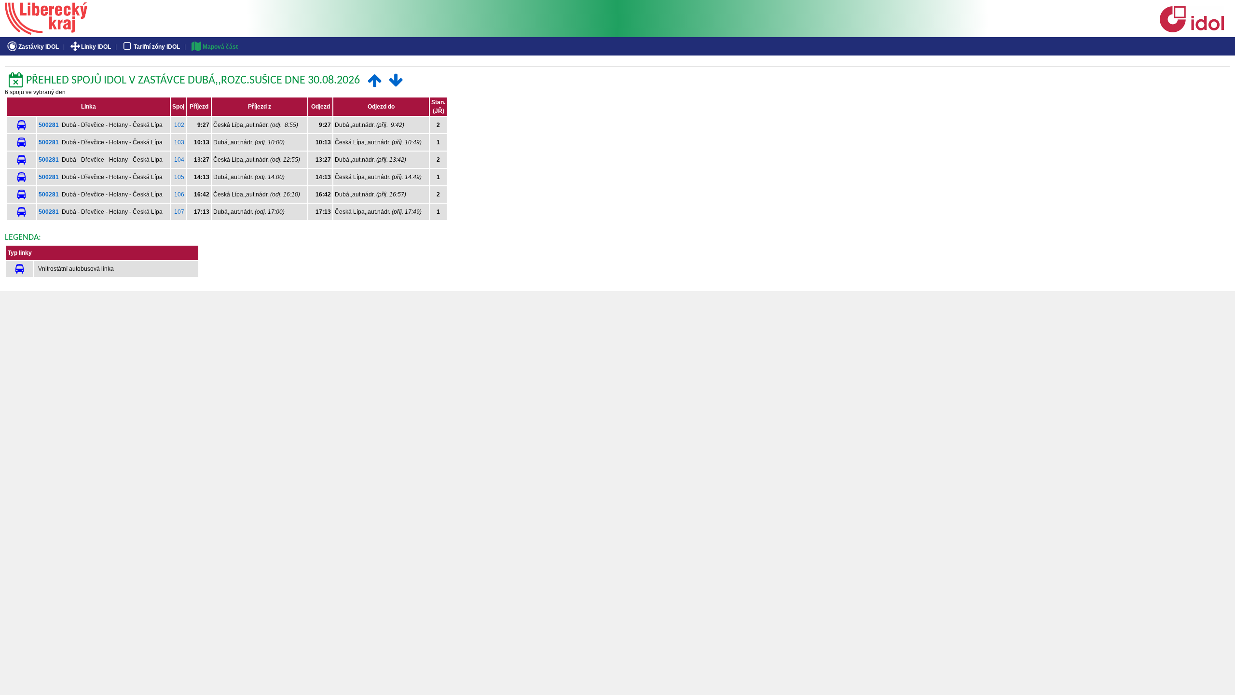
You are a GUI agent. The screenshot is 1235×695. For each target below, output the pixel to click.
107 (179, 211)
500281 (49, 125)
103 (179, 142)
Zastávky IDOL (38, 46)
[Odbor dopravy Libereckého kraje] (46, 31)
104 (179, 159)
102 (179, 125)
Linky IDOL (96, 46)
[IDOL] (1191, 30)
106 (179, 194)
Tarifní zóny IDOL (157, 46)
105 (179, 177)
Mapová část (220, 46)
